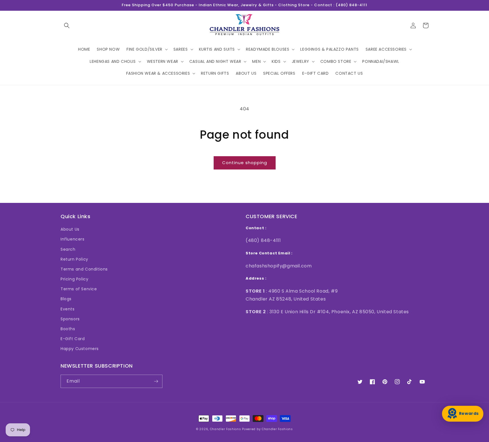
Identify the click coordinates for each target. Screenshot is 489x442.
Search (68, 249)
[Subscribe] (156, 381)
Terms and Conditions (84, 269)
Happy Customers (80, 348)
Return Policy (74, 259)
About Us (70, 229)
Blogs (66, 299)
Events (68, 309)
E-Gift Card (73, 339)
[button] (67, 25)
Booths (68, 329)
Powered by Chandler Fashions (267, 429)
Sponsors (70, 319)
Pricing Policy (74, 279)
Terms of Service (79, 289)
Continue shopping (244, 163)
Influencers (73, 239)
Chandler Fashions (225, 429)
